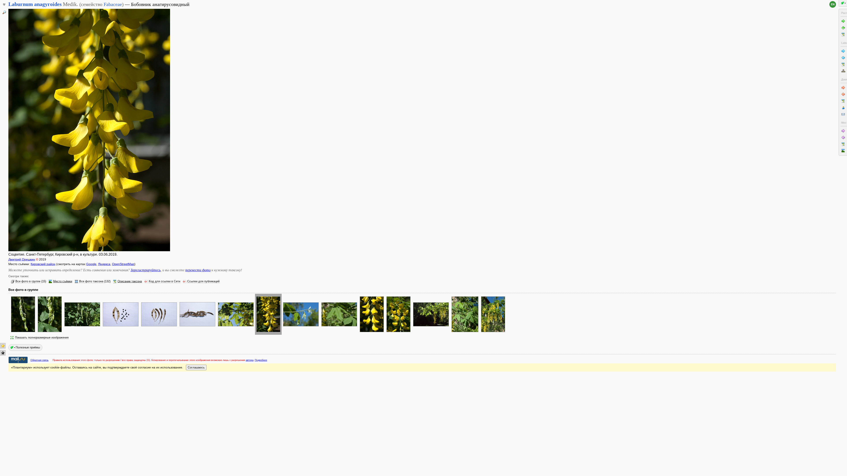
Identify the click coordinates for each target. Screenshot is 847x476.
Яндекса (104, 264)
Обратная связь (39, 360)
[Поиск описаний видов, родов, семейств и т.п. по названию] (4, 12)
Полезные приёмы (28, 347)
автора (249, 360)
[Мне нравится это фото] (3, 346)
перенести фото (198, 270)
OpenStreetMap (123, 264)
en (833, 4)
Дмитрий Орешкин (21, 259)
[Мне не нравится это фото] (3, 353)
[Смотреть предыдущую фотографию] (25, 130)
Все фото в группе (27, 281)
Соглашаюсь (196, 367)
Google (91, 264)
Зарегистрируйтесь (146, 270)
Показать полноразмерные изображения (42, 337)
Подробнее (261, 360)
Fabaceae (113, 4)
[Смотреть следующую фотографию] (153, 130)
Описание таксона (130, 281)
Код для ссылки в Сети (164, 281)
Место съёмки (62, 281)
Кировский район (43, 264)
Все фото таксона (91, 281)
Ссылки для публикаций (203, 281)
